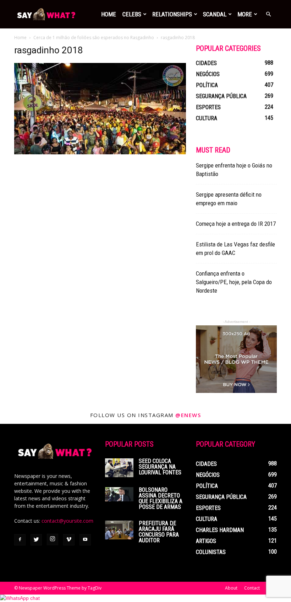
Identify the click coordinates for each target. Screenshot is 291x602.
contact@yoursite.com (67, 520)
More (244, 14)
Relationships (172, 14)
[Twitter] (36, 539)
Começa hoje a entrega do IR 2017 (236, 223)
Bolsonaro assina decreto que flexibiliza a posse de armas (160, 498)
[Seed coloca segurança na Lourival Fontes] (119, 467)
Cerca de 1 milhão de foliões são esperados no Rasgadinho (93, 37)
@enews (188, 415)
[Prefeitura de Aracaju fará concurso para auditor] (119, 530)
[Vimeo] (69, 539)
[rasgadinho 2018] (100, 152)
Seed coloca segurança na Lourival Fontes (160, 467)
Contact (252, 588)
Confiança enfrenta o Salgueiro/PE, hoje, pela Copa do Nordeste (234, 282)
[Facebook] (20, 539)
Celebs (131, 14)
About (231, 588)
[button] (268, 14)
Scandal (214, 14)
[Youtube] (85, 539)
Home (108, 14)
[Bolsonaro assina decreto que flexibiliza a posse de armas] (119, 494)
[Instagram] (52, 539)
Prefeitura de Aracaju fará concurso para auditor (159, 532)
